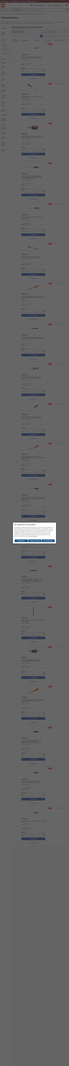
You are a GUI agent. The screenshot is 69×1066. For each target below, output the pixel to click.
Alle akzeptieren (48, 541)
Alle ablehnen (21, 541)
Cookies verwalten (35, 541)
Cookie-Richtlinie (33, 536)
